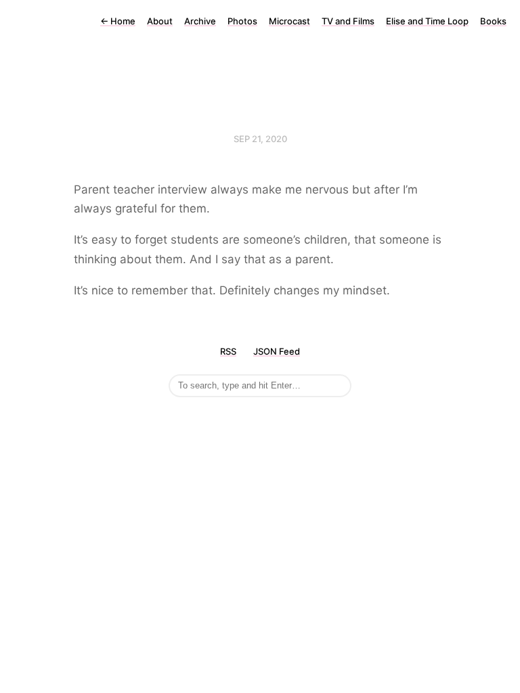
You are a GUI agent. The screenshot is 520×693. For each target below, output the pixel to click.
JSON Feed (276, 351)
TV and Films (348, 21)
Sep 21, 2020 (260, 138)
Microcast (289, 21)
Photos (242, 21)
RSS (228, 351)
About (160, 21)
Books (493, 21)
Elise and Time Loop (427, 21)
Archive (200, 21)
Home (117, 21)
